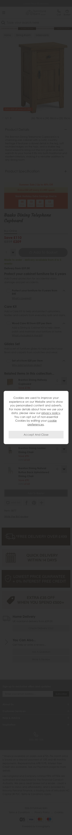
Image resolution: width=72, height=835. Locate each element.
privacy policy (50, 413)
